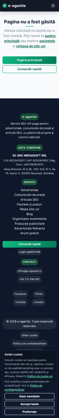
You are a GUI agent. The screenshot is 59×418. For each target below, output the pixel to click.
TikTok (39, 293)
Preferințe (29, 411)
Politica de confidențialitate (29, 343)
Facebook (20, 293)
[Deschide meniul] (53, 5)
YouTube (20, 302)
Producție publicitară (29, 224)
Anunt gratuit (29, 233)
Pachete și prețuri (29, 204)
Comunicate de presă (29, 195)
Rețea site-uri (29, 209)
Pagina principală (29, 60)
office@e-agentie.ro (29, 271)
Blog (29, 214)
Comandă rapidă (29, 69)
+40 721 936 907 (29, 279)
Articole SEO (29, 199)
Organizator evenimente (29, 219)
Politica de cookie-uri (40, 376)
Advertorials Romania (29, 228)
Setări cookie (29, 335)
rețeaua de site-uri (30, 46)
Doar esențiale (29, 396)
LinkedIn (39, 302)
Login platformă (29, 252)
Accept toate (29, 404)
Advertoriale (29, 190)
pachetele (47, 41)
